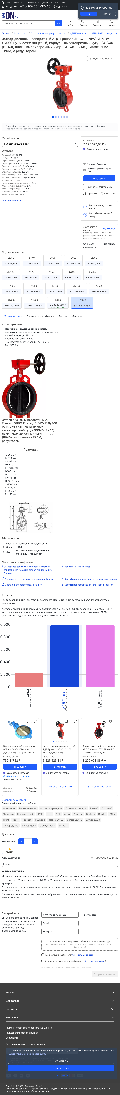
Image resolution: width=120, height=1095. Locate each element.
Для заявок (13, 1000)
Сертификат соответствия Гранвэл (23, 584)
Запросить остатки (60, 786)
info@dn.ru (11, 6)
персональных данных (82, 955)
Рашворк (40, 819)
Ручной (94, 808)
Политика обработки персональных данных (29, 1027)
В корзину (99, 178)
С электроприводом (51, 808)
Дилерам (47, 2)
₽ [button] (103, 144)
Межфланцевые (27, 808)
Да (89, 13)
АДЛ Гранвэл (77, 33)
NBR (58, 814)
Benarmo (77, 814)
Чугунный (8, 814)
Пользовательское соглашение (22, 1032)
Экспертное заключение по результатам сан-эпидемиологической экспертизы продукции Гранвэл (28, 569)
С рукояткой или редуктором (46, 33)
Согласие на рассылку (95, 961)
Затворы (18, 33)
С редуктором (47, 825)
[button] (33, 2)
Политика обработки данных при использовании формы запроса (66, 967)
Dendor (102, 814)
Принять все (61, 1068)
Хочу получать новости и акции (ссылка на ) (75, 961)
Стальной (107, 808)
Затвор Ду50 (93, 819)
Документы (12, 1037)
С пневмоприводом (76, 808)
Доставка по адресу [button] (107, 858)
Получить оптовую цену (99, 186)
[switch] (93, 858)
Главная (6, 33)
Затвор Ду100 (55, 819)
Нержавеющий (25, 814)
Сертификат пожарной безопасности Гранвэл (88, 584)
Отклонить (61, 1060)
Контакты (60, 2)
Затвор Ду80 (29, 825)
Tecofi (16, 819)
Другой (107, 13)
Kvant (6, 819)
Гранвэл (27, 819)
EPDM (40, 814)
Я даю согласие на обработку (69, 955)
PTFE (49, 814)
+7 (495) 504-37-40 (35, 6)
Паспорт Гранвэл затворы (78, 566)
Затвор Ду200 (10, 825)
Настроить (61, 1075)
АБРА (67, 814)
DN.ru (112, 814)
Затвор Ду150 (74, 819)
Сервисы (11, 1009)
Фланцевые (9, 808)
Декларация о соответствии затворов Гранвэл (30, 579)
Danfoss (90, 814)
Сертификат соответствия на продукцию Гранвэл (90, 579)
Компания (12, 1017)
